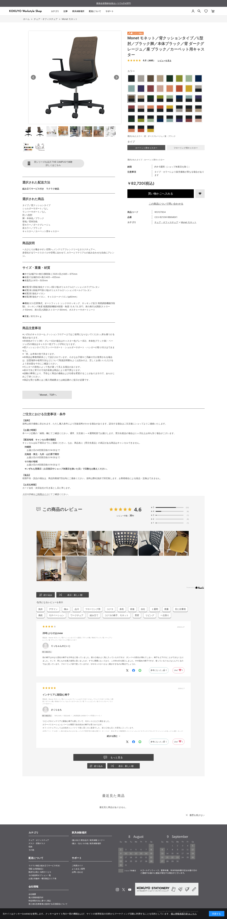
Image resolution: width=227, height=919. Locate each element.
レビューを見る (164, 60)
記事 (66, 11)
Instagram (117, 889)
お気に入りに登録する (200, 193)
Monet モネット (188, 222)
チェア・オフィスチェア (166, 222)
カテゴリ (55, 11)
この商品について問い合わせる (166, 203)
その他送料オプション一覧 (40, 875)
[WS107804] (28, 131)
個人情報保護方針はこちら (184, 913)
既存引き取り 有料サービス (40, 872)
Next (116, 77)
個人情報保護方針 (36, 897)
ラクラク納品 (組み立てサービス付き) (44, 865)
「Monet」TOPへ (47, 394)
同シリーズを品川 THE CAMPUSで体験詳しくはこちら (53, 163)
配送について (95, 11)
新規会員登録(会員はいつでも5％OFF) (113, 3)
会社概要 (32, 894)
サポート (110, 11)
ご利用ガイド (41, 494)
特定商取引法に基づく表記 (40, 900)
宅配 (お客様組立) (36, 869)
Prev (33, 77)
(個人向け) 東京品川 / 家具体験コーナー (88, 840)
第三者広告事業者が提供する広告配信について (48, 904)
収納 (30, 846)
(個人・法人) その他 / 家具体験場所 (86, 843)
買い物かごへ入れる (160, 193)
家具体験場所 (78, 11)
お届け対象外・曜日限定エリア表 (42, 878)
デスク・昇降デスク (37, 843)
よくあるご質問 (78, 869)
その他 (31, 850)
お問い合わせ (77, 872)
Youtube (129, 889)
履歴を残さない (197, 815)
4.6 (137, 509)
